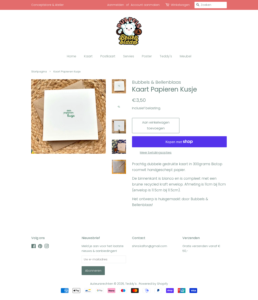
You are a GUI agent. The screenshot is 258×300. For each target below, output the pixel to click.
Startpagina (39, 71)
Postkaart (107, 56)
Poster (147, 56)
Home (71, 56)
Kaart (88, 56)
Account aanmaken (145, 5)
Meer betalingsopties (156, 152)
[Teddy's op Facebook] (33, 247)
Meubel (185, 56)
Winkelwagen (180, 5)
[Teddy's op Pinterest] (40, 247)
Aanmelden (115, 5)
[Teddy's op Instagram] (46, 247)
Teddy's (166, 56)
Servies (128, 56)
